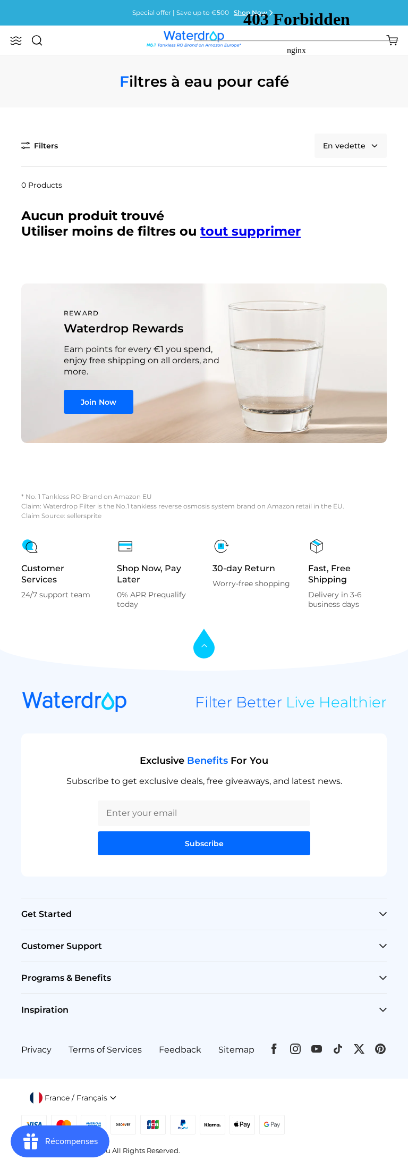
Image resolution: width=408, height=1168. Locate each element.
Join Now (98, 402)
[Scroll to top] (204, 644)
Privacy (36, 1050)
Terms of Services (105, 1050)
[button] (16, 40)
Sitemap (236, 1050)
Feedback (180, 1050)
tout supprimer (250, 231)
